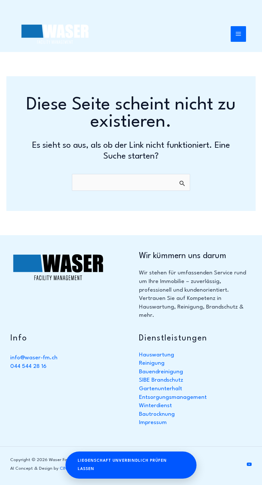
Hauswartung (156, 355)
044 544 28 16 (28, 366)
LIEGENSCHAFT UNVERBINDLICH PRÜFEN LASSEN (122, 465)
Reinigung (152, 363)
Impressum (153, 422)
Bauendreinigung (161, 372)
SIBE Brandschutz (161, 380)
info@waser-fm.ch (34, 358)
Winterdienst (155, 405)
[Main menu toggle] (238, 34)
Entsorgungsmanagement (173, 397)
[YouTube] (249, 464)
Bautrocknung (157, 414)
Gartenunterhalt (160, 389)
